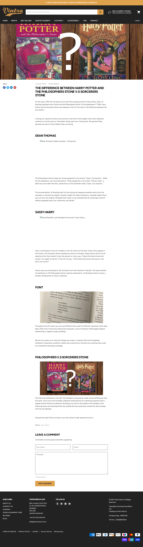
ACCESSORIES (73, 21)
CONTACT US (8, 506)
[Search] (100, 12)
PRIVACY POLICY (24, 531)
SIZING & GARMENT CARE (12, 512)
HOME (5, 21)
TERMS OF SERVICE (9, 531)
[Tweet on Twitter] (7, 87)
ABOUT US (7, 503)
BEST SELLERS (26, 21)
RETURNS (6, 516)
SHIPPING (6, 509)
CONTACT (94, 21)
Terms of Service (46, 531)
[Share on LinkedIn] (11, 87)
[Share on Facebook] (4, 87)
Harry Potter (45, 425)
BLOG (5, 519)
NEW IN (14, 21)
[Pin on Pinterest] (15, 87)
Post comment (45, 483)
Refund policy (58, 531)
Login (137, 21)
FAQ (85, 21)
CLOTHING (58, 21)
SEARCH (35, 531)
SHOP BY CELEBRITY (42, 21)
